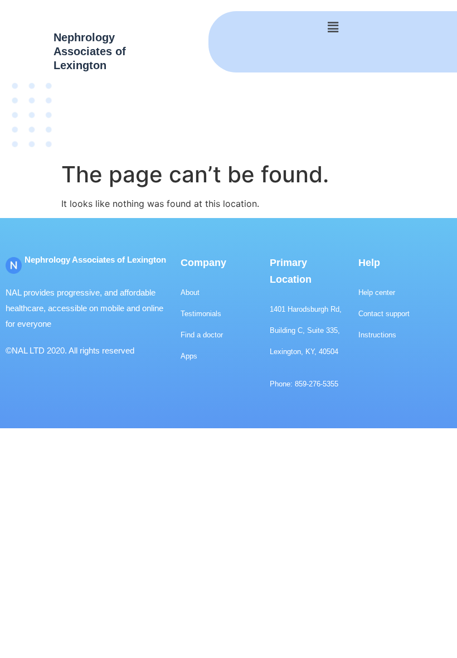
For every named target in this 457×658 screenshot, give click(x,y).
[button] (332, 27)
